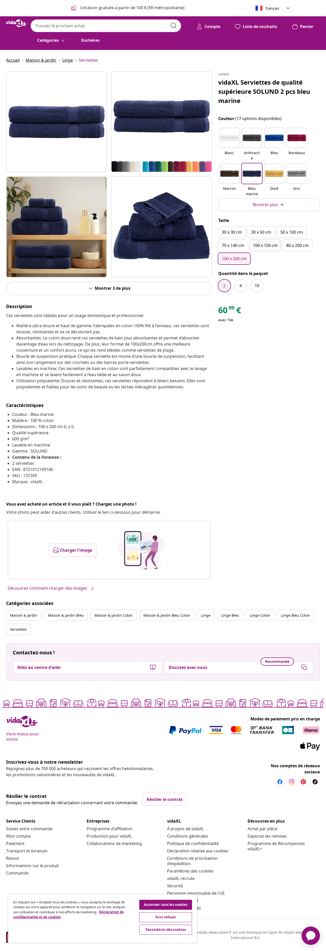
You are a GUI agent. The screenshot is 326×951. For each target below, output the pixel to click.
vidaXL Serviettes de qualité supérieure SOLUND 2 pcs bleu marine (264, 91)
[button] (229, 144)
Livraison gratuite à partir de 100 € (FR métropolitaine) (131, 7)
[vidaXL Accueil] (16, 23)
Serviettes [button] (18, 629)
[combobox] (106, 25)
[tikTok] (315, 781)
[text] (229, 311)
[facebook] (279, 781)
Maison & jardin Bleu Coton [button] (166, 615)
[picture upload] (141, 550)
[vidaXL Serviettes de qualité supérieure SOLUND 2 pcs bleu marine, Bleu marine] (56, 122)
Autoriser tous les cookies (165, 904)
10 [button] (257, 285)
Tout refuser (165, 917)
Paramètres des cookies (190, 871)
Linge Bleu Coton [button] (295, 615)
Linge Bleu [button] (230, 615)
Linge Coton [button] (260, 615)
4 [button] (240, 285)
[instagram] (291, 781)
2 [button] (224, 285)
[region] (102, 918)
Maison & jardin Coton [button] (113, 615)
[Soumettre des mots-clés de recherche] (173, 25)
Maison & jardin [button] (23, 615)
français (272, 8)
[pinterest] (303, 781)
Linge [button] (205, 615)
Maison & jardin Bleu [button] (66, 615)
